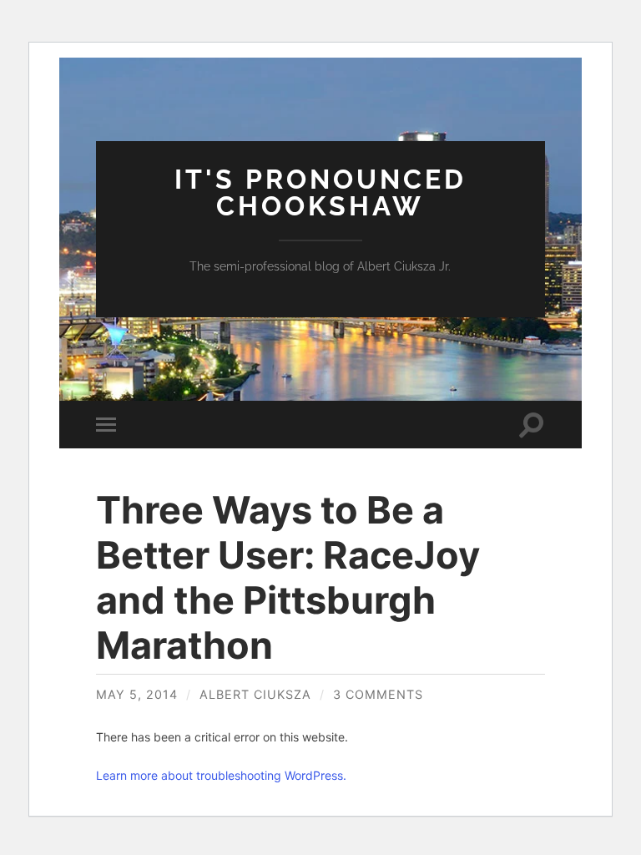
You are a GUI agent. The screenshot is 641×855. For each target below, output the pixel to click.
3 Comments (378, 694)
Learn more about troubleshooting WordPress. (221, 775)
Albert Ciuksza (255, 694)
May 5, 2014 (137, 694)
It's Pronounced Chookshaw (320, 192)
